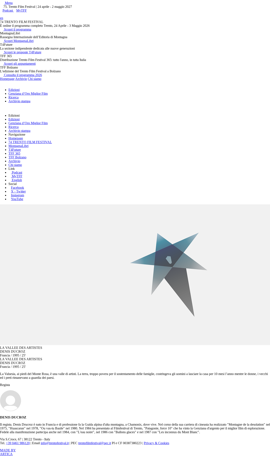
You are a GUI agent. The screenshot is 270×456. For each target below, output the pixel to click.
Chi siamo (34, 79)
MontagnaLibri (18, 146)
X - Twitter (18, 191)
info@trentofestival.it (55, 443)
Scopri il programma (17, 29)
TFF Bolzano (17, 157)
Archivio (21, 79)
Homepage (7, 79)
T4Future (14, 149)
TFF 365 (14, 153)
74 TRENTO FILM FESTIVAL (30, 142)
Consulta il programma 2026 (22, 75)
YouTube (17, 199)
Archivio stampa (19, 101)
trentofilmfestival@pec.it (94, 443)
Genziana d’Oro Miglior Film (28, 93)
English (17, 180)
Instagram (17, 195)
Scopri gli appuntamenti (19, 63)
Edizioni (14, 90)
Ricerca (13, 97)
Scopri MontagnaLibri (18, 41)
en (1, 18)
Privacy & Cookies (156, 443)
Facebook (17, 187)
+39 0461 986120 (18, 443)
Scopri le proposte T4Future (22, 52)
